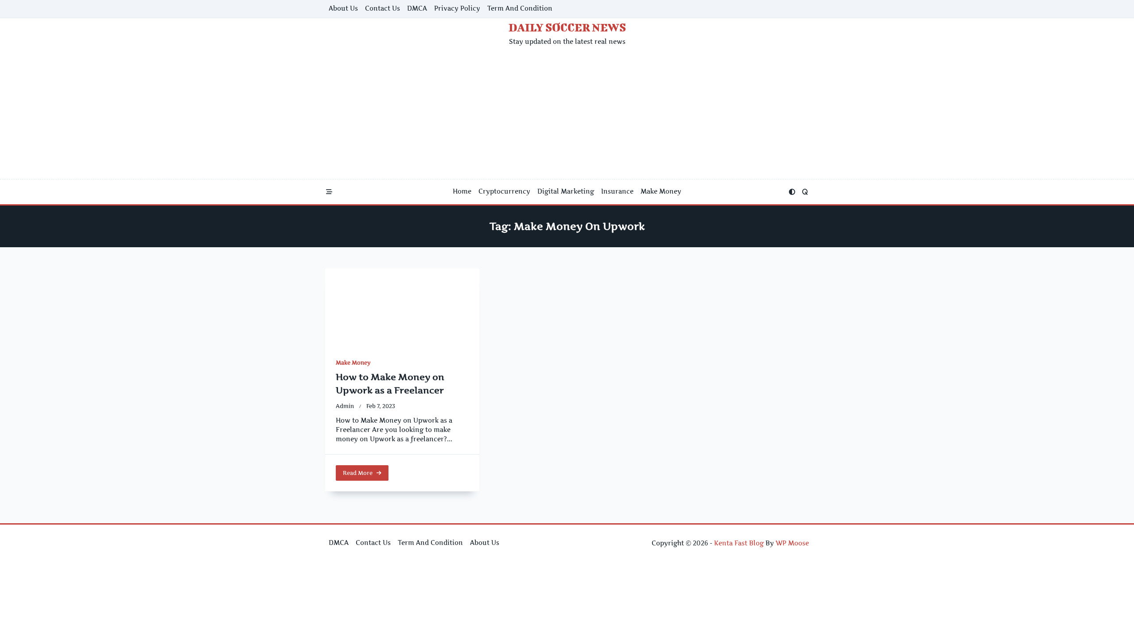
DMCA (417, 8)
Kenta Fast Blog (739, 543)
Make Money (661, 191)
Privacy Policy (457, 8)
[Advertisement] (567, 113)
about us (343, 8)
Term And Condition (519, 8)
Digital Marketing (565, 191)
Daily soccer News (567, 27)
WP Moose (792, 543)
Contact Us (382, 8)
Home (462, 191)
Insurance (617, 191)
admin (345, 406)
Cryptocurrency (504, 191)
